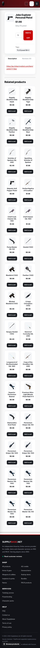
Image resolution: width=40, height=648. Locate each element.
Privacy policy (7, 627)
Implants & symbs (8, 578)
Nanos (4, 583)
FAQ (3, 611)
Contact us (6, 615)
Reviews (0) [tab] (26, 58)
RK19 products (26, 583)
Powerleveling (7, 597)
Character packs (8, 601)
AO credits (24, 566)
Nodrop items (26, 574)
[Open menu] (37, 3)
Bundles (24, 578)
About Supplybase (8, 619)
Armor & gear (7, 570)
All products (6, 566)
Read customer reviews (13, 556)
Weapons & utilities (9, 574)
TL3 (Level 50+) (23, 50)
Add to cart (28, 35)
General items (26, 570)
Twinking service (8, 593)
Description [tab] (12, 58)
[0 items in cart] (31, 3)
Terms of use (6, 623)
